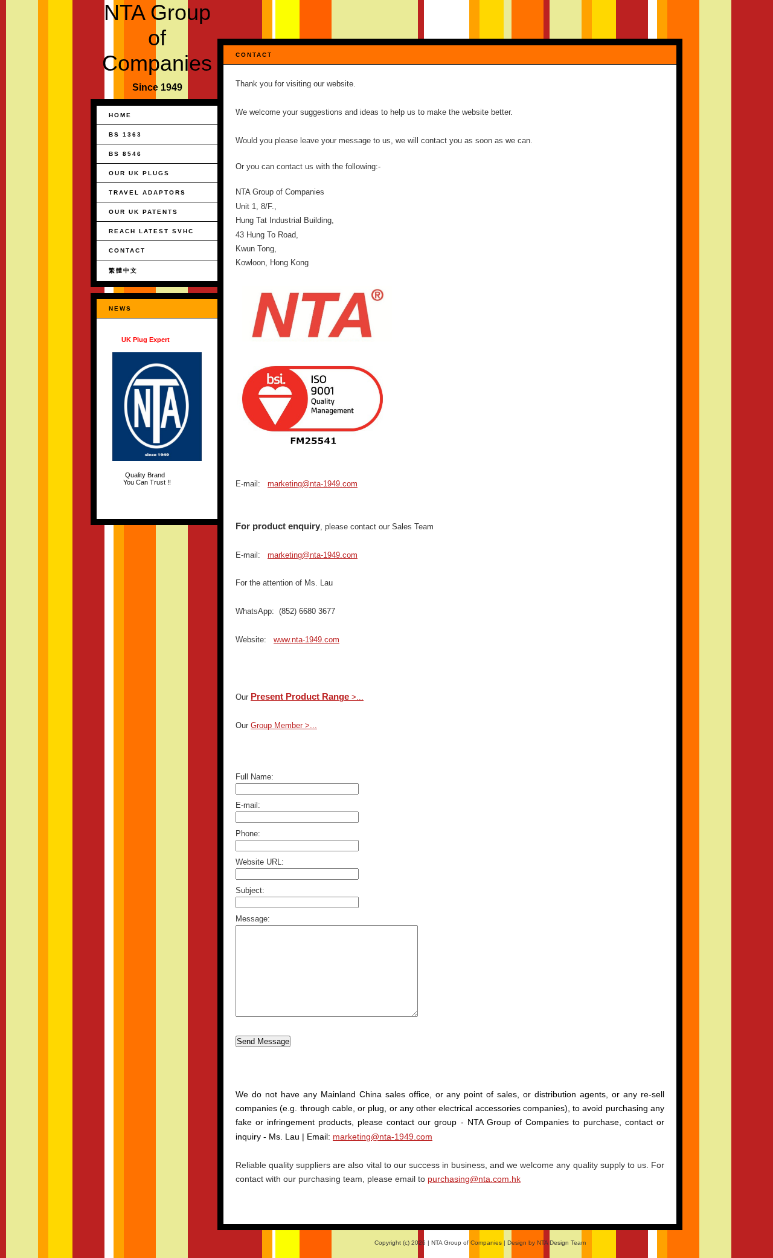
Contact (127, 250)
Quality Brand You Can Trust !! (148, 411)
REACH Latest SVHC (151, 231)
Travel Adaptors (147, 192)
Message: (253, 918)
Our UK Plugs (139, 173)
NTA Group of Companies (157, 38)
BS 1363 (125, 134)
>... (307, 697)
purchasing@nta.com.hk (474, 1179)
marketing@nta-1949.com (313, 483)
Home (120, 115)
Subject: (250, 890)
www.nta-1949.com (306, 639)
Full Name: (255, 776)
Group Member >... (284, 725)
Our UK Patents (143, 211)
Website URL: (260, 861)
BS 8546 (125, 153)
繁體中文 (123, 270)
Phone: (248, 833)
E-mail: (248, 805)
